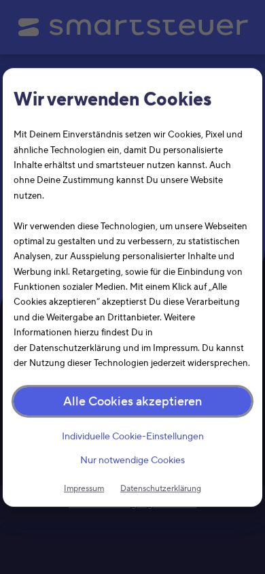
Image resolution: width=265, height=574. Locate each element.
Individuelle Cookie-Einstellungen (133, 436)
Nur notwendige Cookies (132, 460)
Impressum (84, 488)
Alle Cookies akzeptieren (132, 401)
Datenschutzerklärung (160, 488)
